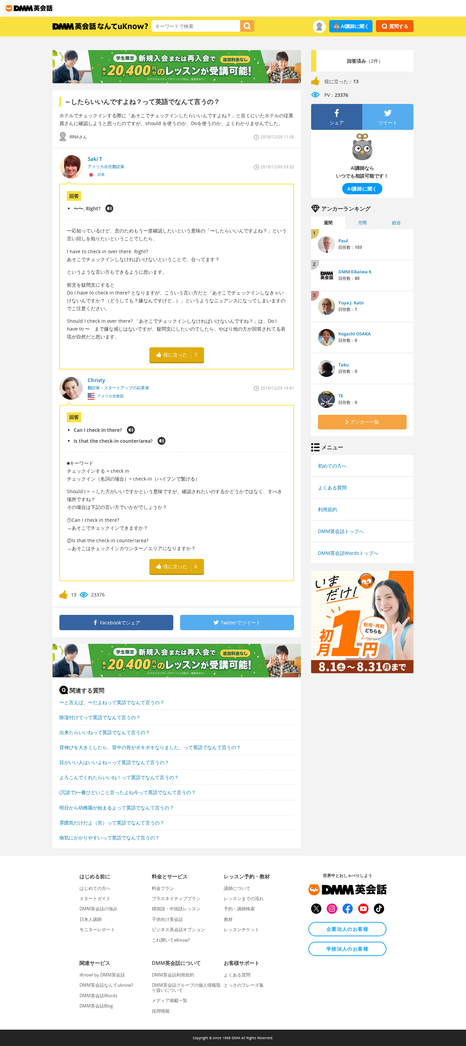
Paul (343, 241)
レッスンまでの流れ (244, 898)
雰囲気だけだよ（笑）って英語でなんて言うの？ (111, 822)
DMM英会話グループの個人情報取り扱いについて (186, 987)
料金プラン (163, 888)
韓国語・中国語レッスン (176, 909)
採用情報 (161, 1011)
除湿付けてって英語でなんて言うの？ (100, 717)
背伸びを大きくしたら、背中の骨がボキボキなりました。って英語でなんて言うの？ (150, 747)
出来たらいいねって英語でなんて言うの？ (104, 732)
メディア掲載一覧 (169, 1000)
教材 (228, 919)
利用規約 (327, 509)
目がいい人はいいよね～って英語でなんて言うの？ (114, 762)
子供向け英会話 (167, 919)
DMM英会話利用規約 (173, 975)
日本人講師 (90, 919)
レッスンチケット (241, 929)
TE (340, 396)
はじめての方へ (95, 888)
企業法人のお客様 (347, 929)
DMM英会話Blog (96, 1006)
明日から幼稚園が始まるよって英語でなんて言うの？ (116, 807)
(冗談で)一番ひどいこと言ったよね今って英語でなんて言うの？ (127, 792)
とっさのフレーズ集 (244, 985)
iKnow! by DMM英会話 (102, 975)
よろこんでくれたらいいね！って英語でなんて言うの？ (119, 777)
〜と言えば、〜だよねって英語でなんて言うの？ (111, 702)
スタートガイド (95, 898)
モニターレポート (97, 929)
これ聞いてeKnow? (171, 940)
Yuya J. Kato (351, 303)
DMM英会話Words (98, 995)
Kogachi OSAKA (354, 334)
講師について (237, 888)
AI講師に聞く (355, 26)
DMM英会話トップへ (341, 531)
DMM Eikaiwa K (355, 272)
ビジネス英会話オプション (178, 929)
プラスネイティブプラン (176, 898)
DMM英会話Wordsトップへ (348, 553)
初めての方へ (332, 466)
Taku (343, 365)
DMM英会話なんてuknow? (106, 985)
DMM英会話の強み (98, 909)
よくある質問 (332, 487)
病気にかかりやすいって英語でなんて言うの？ (109, 837)
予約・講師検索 (239, 909)
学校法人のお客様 (347, 948)
